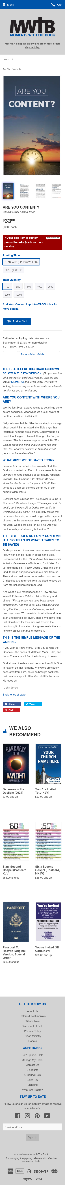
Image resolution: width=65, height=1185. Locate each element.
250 (18, 286)
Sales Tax (32, 1080)
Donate (32, 1041)
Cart (59, 4)
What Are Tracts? (32, 1089)
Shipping (32, 1084)
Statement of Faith (32, 1026)
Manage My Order (32, 1060)
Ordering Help (32, 1075)
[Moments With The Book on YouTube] (47, 1117)
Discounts (32, 1070)
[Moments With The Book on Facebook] (17, 1117)
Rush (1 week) (13, 270)
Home (6, 59)
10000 (19, 294)
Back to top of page (14, 694)
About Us (32, 1011)
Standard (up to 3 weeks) (21, 262)
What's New (32, 1021)
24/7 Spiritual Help (32, 1055)
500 (29, 286)
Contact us (17, 382)
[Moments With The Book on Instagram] (27, 1117)
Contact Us (32, 1065)
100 (7, 286)
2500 (50, 286)
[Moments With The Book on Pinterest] (37, 1117)
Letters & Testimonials (33, 1016)
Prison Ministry (32, 1036)
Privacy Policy (32, 1031)
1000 (39, 286)
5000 (7, 294)
